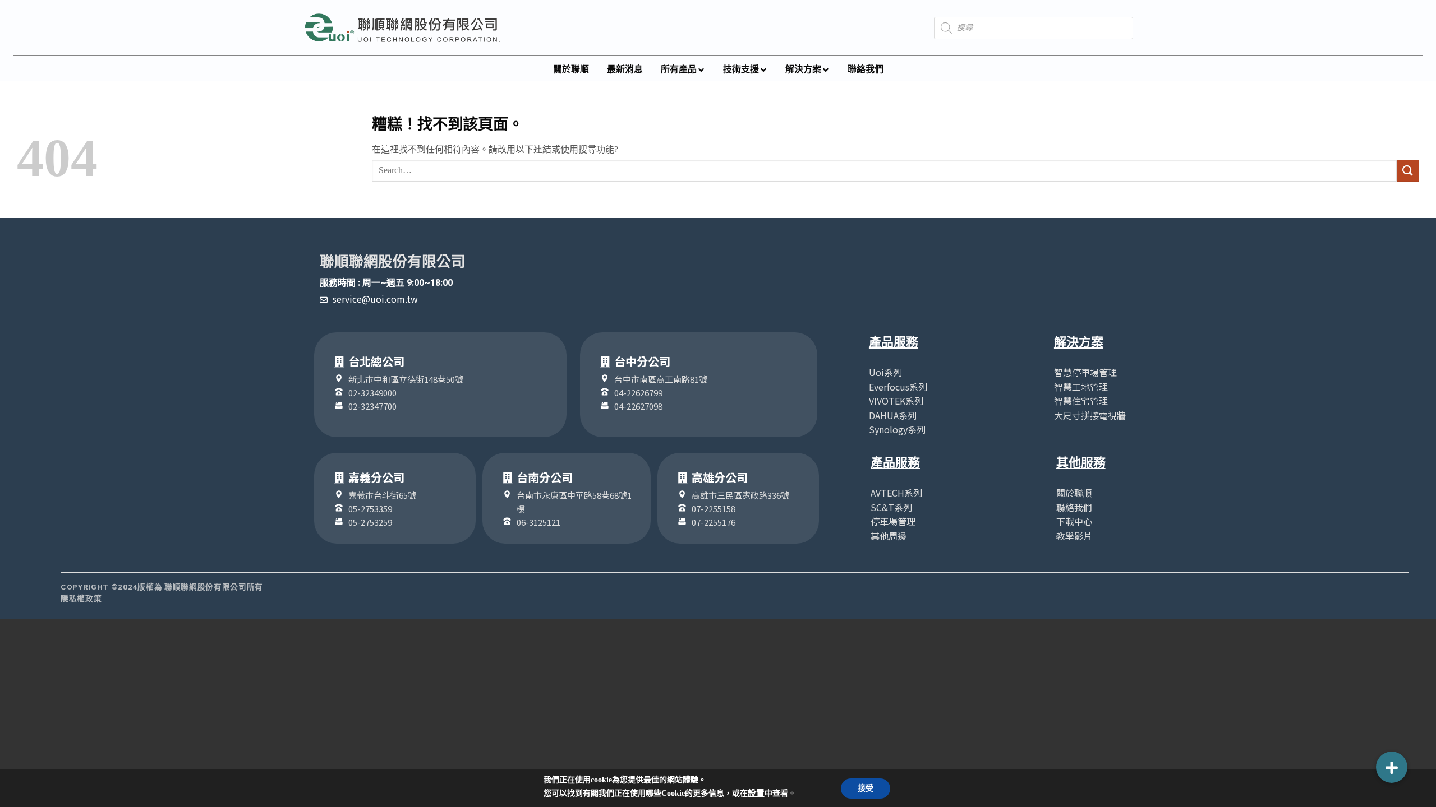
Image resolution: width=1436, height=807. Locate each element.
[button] (1391, 767)
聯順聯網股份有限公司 (393, 261)
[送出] (1408, 171)
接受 (865, 788)
